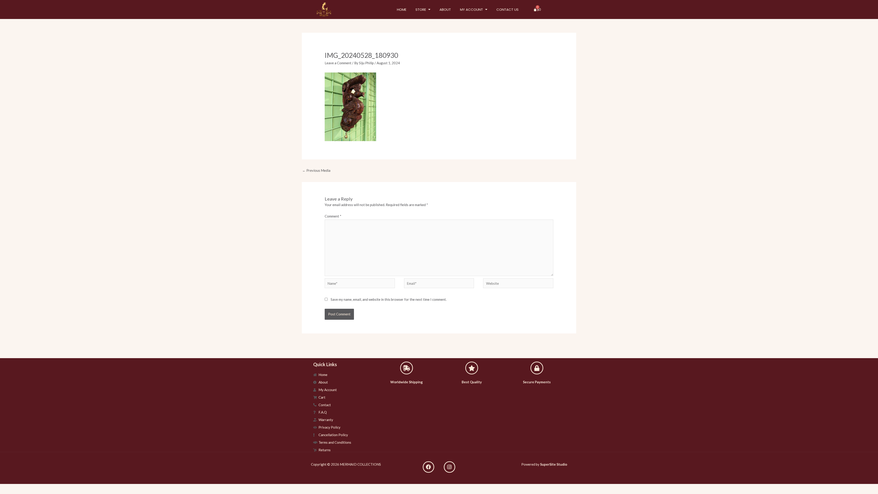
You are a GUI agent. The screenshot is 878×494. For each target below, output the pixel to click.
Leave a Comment (338, 63)
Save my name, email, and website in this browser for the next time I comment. (389, 299)
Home (401, 9)
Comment (333, 216)
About (445, 9)
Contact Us (507, 9)
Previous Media (316, 170)
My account (471, 9)
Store (420, 9)
